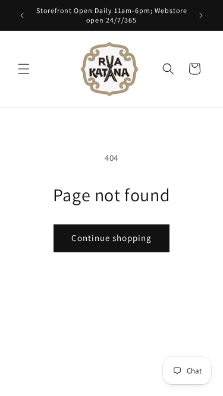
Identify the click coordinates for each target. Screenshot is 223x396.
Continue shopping (111, 237)
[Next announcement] (201, 15)
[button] (24, 69)
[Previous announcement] (22, 15)
